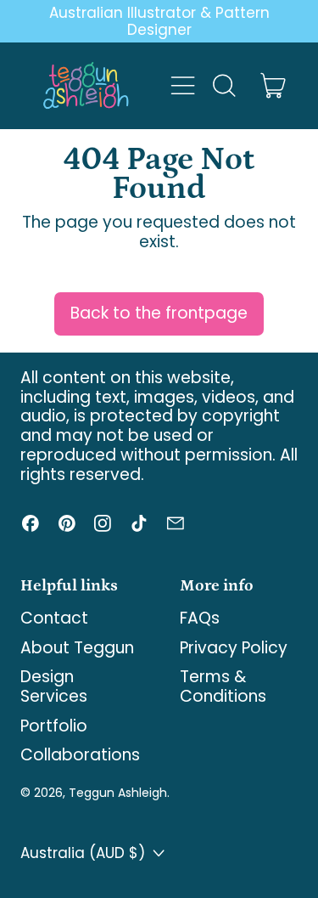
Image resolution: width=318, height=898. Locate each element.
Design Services (53, 686)
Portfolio (53, 725)
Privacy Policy (233, 647)
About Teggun (77, 647)
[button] (223, 85)
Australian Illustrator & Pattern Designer (159, 21)
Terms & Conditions (223, 686)
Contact (54, 618)
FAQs (200, 618)
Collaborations (80, 754)
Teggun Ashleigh (118, 792)
